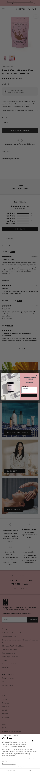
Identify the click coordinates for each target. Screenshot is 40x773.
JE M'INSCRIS (29, 395)
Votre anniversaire (24, 386)
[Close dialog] (36, 375)
